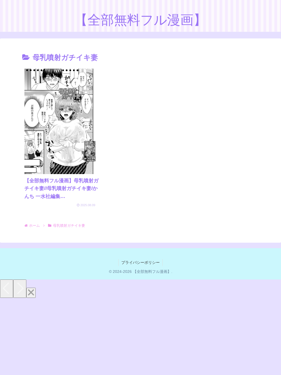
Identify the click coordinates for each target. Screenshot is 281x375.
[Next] (19, 288)
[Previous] (6, 288)
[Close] (31, 293)
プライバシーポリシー (140, 262)
